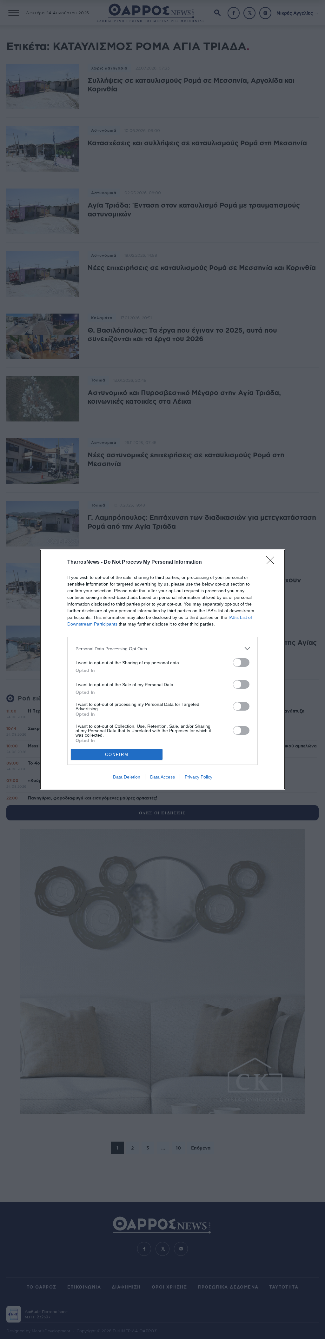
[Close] (272, 562)
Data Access (162, 776)
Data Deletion (126, 776)
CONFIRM (117, 754)
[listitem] (162, 648)
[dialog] (162, 669)
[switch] (241, 662)
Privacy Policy (198, 776)
